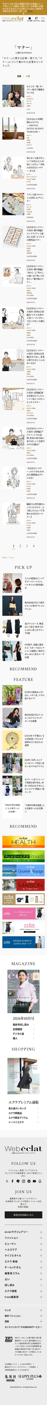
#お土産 (29, 212)
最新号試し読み (21, 1024)
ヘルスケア (11, 1249)
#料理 (29, 142)
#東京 (29, 106)
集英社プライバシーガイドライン (15, 1367)
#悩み (29, 251)
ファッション (11, 1238)
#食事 (29, 214)
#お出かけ (30, 99)
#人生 (29, 181)
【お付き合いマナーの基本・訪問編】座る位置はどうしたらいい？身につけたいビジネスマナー (36, 396)
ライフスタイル (13, 1255)
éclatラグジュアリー (16, 1232)
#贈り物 (29, 253)
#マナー (29, 96)
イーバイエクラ (16, 1122)
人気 (28, 76)
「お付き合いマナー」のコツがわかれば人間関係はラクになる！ (35, 473)
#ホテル (29, 103)
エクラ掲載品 (15, 1113)
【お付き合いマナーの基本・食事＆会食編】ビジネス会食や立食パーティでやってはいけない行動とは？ (36, 316)
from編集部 (12, 1297)
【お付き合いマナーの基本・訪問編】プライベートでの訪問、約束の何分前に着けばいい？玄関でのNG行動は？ (36, 436)
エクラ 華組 (11, 1261)
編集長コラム (12, 1273)
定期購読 (17, 1029)
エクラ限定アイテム (18, 1117)
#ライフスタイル (32, 177)
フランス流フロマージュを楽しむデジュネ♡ (35, 197)
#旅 (28, 138)
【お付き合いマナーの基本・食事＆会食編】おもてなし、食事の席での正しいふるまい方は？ (36, 357)
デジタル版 (18, 1034)
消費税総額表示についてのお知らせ (17, 1370)
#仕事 (29, 248)
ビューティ (10, 1244)
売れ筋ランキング (17, 1108)
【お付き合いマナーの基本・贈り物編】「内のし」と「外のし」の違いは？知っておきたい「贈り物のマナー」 (36, 274)
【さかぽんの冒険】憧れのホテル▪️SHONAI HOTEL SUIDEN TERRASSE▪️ (35, 125)
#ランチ (29, 101)
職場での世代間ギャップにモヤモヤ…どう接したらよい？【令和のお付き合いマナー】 (36, 510)
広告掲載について (11, 1364)
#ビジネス (30, 413)
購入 (15, 1038)
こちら (30, 1355)
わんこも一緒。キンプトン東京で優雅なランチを (35, 89)
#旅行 (29, 140)
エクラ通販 (11, 1291)
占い (7, 1279)
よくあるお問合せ (26, 1364)
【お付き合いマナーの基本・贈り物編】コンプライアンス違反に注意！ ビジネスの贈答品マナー (35, 233)
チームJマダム (13, 1267)
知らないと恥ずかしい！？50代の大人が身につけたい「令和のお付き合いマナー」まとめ (35, 164)
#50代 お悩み (31, 179)
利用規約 (33, 1367)
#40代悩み (30, 295)
